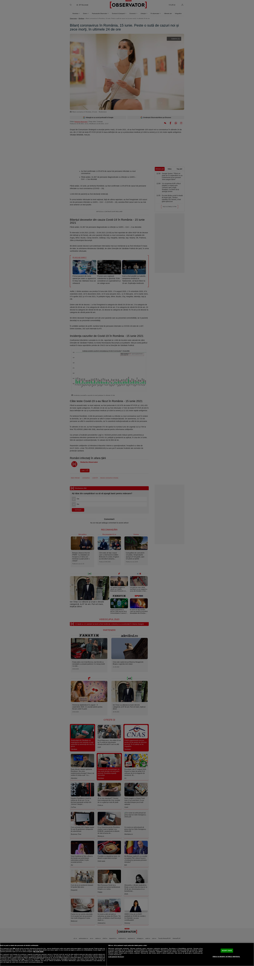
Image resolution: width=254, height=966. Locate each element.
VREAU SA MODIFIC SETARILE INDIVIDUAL (226, 956)
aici (23, 959)
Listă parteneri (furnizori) (116, 956)
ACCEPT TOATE (227, 950)
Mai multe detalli (38, 951)
